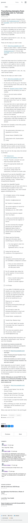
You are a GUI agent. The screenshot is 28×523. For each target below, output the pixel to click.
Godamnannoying (14, 21)
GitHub (10, 515)
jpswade (3, 2)
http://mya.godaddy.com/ (15, 46)
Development (12, 415)
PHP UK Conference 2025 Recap (10, 486)
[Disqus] (14, 460)
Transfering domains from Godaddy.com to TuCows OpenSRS (12, 13)
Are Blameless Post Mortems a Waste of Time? (12, 492)
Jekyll (14, 520)
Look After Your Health (7, 498)
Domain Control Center (16, 88)
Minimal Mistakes (19, 520)
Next (20, 434)
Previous (7, 434)
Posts (17, 2)
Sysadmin (19, 415)
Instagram (5, 518)
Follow (6, 6)
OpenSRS (6, 22)
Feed (12, 518)
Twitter (4, 515)
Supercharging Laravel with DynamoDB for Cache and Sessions (13, 503)
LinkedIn (17, 515)
